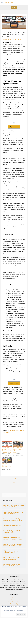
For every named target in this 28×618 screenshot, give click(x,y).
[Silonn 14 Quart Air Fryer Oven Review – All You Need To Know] (18, 444)
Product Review (7, 39)
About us (14, 598)
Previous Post (14, 478)
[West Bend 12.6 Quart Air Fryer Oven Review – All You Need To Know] (7, 460)
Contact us (14, 600)
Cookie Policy (8, 612)
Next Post (14, 482)
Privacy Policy (14, 604)
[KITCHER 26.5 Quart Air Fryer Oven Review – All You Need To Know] (7, 444)
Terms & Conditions (14, 602)
